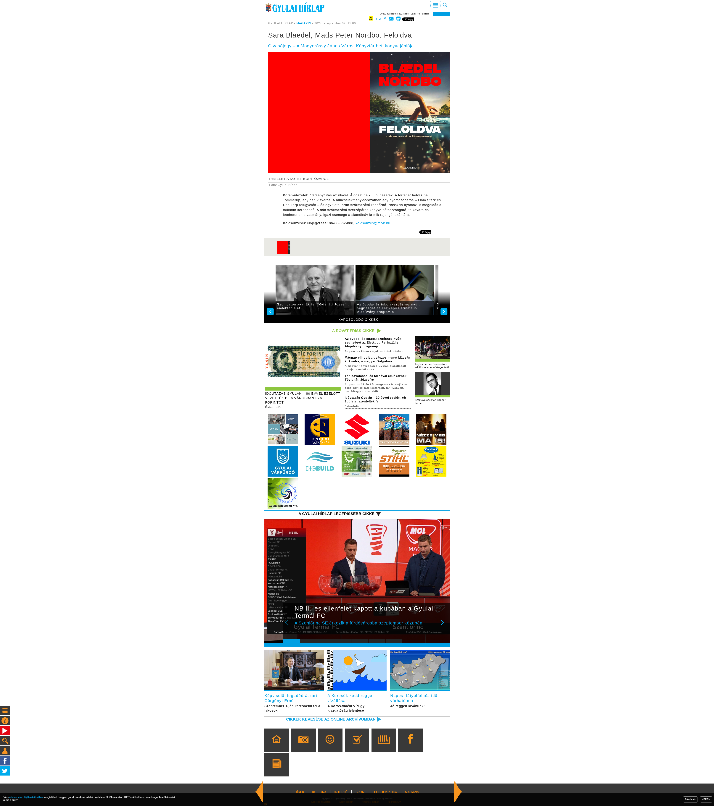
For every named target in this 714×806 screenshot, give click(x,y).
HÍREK (299, 792)
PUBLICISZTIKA (385, 792)
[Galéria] (303, 745)
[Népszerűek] (330, 745)
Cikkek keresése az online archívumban (331, 719)
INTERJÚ (341, 792)
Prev (289, 625)
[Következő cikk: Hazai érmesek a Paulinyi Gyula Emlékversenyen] (259, 791)
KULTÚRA (319, 792)
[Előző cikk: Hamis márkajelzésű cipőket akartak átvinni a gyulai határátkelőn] (458, 791)
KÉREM (706, 799)
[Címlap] (277, 745)
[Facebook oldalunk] (410, 745)
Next (444, 625)
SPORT (361, 792)
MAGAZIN (303, 23)
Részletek (690, 799)
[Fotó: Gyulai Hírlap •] (283, 253)
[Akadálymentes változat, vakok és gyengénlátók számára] (370, 19)
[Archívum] (384, 745)
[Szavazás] (357, 745)
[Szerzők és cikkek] (277, 770)
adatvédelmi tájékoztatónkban (26, 797)
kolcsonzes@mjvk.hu (373, 223)
